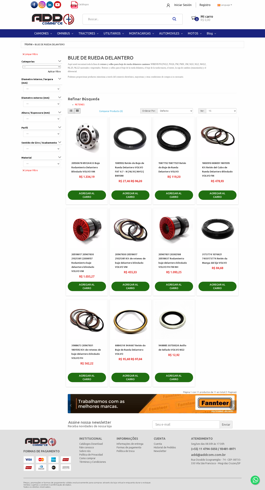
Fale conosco (86, 447)
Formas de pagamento (129, 447)
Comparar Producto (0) (111, 111)
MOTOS (193, 33)
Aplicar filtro (54, 71)
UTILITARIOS (112, 33)
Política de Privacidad (91, 454)
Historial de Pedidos (165, 447)
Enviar (226, 424)
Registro (205, 4)
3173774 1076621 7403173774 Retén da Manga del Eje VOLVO (214, 258)
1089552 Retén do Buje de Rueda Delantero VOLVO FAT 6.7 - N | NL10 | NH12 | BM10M (129, 169)
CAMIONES (41, 33)
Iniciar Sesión (183, 4)
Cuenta (158, 443)
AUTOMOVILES (169, 33)
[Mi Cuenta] (169, 5)
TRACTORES (87, 33)
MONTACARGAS (140, 33)
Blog (210, 33)
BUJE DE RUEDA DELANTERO (50, 44)
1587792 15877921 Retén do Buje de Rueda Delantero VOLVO (172, 167)
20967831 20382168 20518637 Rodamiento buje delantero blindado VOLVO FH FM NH (172, 260)
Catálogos (83, 4)
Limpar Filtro (31, 54)
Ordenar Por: (149, 111)
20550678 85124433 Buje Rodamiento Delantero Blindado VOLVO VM (85, 167)
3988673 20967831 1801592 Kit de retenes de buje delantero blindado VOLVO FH (86, 352)
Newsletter (160, 451)
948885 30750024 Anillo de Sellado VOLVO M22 (172, 348)
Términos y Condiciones (92, 461)
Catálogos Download (91, 443)
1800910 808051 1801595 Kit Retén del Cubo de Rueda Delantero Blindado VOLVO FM (217, 169)
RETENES (79, 104)
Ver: (202, 111)
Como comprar (87, 458)
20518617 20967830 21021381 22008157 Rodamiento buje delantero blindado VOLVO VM (82, 263)
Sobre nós (85, 451)
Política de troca (125, 451)
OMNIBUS (64, 33)
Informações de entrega (130, 443)
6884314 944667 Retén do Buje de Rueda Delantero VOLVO (130, 350)
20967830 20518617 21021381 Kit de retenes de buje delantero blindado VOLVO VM (130, 260)
